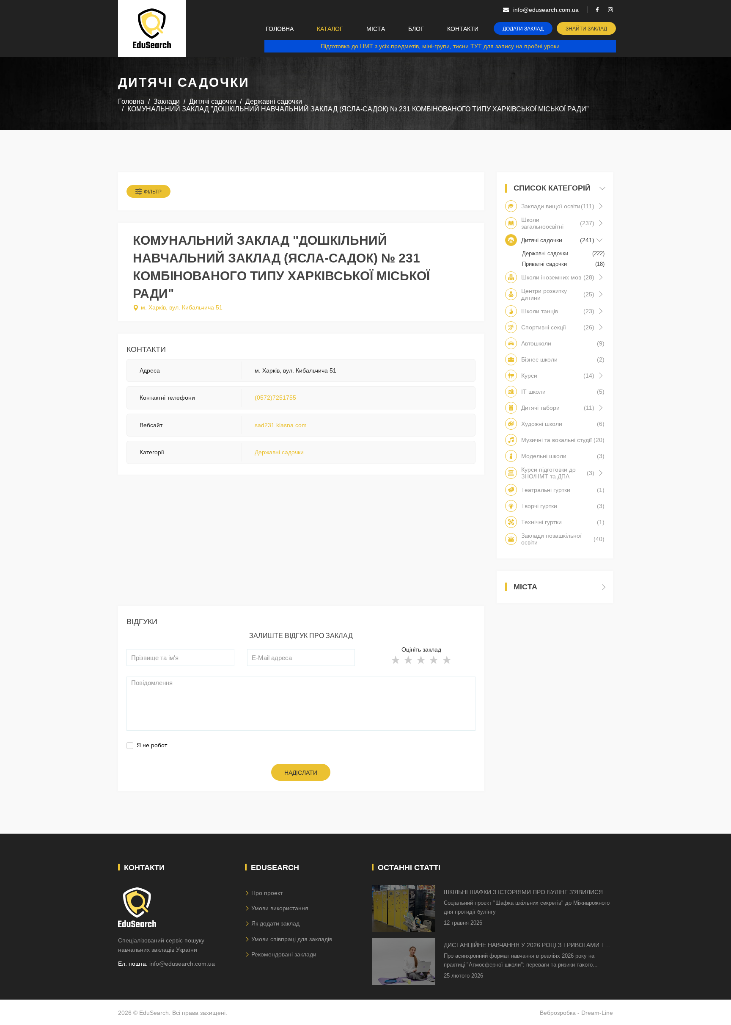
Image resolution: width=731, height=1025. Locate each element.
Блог (416, 28)
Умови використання (279, 908)
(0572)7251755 (275, 397)
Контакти (462, 28)
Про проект (267, 893)
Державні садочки (279, 452)
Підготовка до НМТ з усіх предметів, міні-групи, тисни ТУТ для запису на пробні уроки (440, 46)
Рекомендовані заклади (283, 954)
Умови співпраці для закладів (291, 939)
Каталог (330, 28)
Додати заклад (523, 29)
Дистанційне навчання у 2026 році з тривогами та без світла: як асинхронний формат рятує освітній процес (526, 946)
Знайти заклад (586, 29)
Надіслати (300, 772)
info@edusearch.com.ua (182, 963)
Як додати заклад (275, 923)
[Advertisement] (301, 546)
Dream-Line (597, 1012)
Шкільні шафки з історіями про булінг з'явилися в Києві (526, 893)
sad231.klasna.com (281, 425)
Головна (280, 28)
